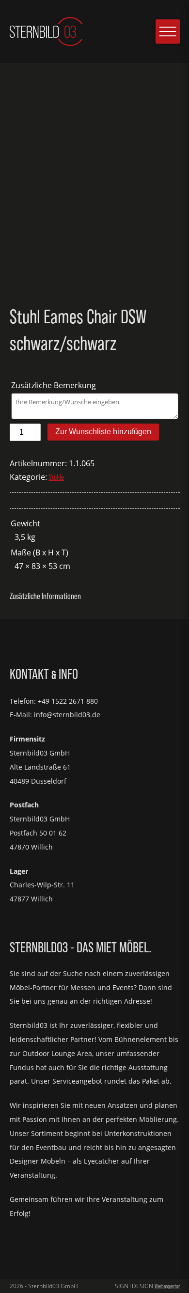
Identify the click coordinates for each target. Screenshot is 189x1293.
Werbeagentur (167, 1286)
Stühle (56, 477)
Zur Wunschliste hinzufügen (103, 431)
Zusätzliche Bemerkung (54, 385)
